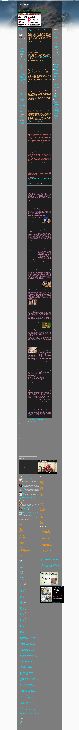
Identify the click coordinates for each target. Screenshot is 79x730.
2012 (20, 718)
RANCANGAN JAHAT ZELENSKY (57, 80)
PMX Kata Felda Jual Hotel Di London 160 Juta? (22, 113)
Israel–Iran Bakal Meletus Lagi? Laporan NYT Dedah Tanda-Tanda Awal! (57, 66)
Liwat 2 (41, 562)
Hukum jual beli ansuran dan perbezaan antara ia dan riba (22, 107)
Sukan (47, 565)
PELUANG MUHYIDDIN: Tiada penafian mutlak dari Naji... (28, 703)
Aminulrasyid (58, 561)
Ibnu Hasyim (22, 55)
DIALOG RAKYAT (56, 87)
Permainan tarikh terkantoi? (24, 668)
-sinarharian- (30, 175)
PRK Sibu (55, 564)
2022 (20, 566)
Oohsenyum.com (22, 47)
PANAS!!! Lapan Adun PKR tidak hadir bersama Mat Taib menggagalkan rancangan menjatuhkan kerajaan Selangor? (27, 498)
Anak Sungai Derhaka (56, 73)
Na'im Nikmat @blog (22, 72)
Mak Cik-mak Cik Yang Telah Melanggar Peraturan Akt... (28, 650)
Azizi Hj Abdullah (50, 567)
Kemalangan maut (43, 565)
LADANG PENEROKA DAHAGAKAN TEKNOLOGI (23, 95)
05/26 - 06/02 (22, 615)
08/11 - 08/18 (22, 602)
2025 (20, 562)
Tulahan (21, 89)
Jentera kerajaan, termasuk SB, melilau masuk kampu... (28, 686)
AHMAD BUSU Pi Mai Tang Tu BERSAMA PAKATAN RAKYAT (29, 679)
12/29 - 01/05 (22, 578)
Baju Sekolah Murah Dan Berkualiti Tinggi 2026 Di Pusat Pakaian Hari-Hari (22, 118)
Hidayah (46, 563)
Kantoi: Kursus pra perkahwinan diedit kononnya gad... (28, 678)
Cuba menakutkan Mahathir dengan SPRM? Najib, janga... (28, 701)
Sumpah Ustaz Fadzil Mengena (24, 645)
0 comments (38, 121)
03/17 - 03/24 (22, 627)
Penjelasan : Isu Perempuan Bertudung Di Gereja (27, 680)
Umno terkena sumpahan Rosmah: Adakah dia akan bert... (28, 639)
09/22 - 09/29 (22, 595)
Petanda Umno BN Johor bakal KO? (25, 666)
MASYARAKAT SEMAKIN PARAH (56, 109)
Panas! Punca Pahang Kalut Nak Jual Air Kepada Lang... (28, 690)
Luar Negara (43, 559)
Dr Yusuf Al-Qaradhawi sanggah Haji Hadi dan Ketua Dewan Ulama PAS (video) (30, 512)
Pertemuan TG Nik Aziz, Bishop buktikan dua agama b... (28, 685)
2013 (20, 577)
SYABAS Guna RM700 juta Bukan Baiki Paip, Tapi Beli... (28, 689)
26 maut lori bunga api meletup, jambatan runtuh (27, 651)
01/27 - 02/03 (22, 636)
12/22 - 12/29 (22, 579)
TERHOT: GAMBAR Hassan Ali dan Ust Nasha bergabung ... (29, 654)
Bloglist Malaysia (57, 94)
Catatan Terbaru (31, 419)
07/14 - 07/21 (22, 607)
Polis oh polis (48, 560)
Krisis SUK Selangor (55, 563)
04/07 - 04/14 (22, 624)
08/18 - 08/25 (22, 601)
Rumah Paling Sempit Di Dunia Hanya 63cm (22, 49)
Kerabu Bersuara (56, 64)
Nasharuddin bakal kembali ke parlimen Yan (26, 657)
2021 (20, 567)
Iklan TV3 (53, 566)
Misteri (44, 563)
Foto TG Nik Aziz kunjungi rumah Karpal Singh (27, 695)
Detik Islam (21, 67)
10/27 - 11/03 (22, 589)
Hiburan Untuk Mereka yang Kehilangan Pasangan (57, 106)
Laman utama (40, 419)
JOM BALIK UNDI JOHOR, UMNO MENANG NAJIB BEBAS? (56, 55)
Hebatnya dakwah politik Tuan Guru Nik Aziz (26, 667)
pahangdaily (56, 41)
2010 (20, 721)
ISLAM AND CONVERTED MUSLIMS (56, 116)
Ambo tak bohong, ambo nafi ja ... (22, 100)
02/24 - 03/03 (22, 631)
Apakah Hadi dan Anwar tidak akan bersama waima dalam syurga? (57, 50)
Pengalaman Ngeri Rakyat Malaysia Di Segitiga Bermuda (27, 488)
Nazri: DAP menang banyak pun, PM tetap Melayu (23, 65)
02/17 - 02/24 (22, 632)
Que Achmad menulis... (22, 116)
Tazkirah (59, 563)
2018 (20, 571)
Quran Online (21, 553)
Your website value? (22, 42)
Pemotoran (58, 565)
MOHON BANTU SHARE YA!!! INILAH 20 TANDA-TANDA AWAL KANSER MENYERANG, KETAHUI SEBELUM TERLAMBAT (29, 479)
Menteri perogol (50, 565)
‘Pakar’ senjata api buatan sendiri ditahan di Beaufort (57, 89)
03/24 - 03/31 (22, 626)
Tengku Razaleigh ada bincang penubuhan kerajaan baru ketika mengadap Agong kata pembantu (23, 79)
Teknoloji (41, 566)
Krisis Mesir (49, 563)
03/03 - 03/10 (22, 630)
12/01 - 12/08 (22, 583)
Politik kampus (55, 565)
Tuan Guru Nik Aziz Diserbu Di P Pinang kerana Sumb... (28, 697)
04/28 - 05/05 (22, 620)
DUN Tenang (51, 564)
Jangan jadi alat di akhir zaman (56, 71)
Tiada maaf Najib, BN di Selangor (25, 708)
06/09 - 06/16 (22, 613)
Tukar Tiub (56, 79)
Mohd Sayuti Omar (50, 559)
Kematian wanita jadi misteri (32, 125)
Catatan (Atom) (33, 421)
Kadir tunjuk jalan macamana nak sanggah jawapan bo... (28, 655)
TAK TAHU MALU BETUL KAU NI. (56, 38)
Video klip (41, 564)
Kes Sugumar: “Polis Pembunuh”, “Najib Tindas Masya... (28, 709)
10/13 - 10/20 (22, 591)
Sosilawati (54, 561)
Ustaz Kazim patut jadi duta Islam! (25, 649)
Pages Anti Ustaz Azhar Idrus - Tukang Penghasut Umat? (28, 683)
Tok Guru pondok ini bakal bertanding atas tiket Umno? (28, 644)
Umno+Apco (54, 567)
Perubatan (58, 564)
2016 (20, 573)
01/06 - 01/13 (22, 717)
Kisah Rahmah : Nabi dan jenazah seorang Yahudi (22, 91)
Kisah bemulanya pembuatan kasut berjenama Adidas (22, 123)
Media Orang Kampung (22, 51)
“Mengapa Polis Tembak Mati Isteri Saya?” (26, 660)
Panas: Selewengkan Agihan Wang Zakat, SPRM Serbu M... (29, 656)
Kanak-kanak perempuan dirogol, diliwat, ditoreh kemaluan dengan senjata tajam (56, 112)
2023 (20, 565)
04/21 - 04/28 (22, 621)
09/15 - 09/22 (22, 596)
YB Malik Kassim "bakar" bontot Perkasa (26, 692)
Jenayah (41, 563)
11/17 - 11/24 (22, 585)
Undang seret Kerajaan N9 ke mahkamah (56, 96)
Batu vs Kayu (22, 82)
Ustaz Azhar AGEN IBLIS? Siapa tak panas (26, 648)
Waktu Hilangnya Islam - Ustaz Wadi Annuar (22, 69)
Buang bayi (50, 566)
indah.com (21, 63)
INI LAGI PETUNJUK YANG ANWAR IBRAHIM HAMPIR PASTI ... (29, 713)
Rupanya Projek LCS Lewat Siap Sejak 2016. (57, 84)
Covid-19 (47, 564)
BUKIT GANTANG (45, 566)
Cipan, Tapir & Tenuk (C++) (22, 111)
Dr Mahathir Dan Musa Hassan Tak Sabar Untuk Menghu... (28, 637)
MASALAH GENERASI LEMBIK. (22, 74)
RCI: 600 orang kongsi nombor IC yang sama (26, 661)
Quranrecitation (21, 554)
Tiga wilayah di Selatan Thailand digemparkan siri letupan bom (56, 32)
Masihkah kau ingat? (23, 662)
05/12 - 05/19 (22, 618)
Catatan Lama (48, 419)
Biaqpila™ (21, 86)
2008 (20, 723)
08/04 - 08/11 (22, 603)
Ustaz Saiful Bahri (50, 562)
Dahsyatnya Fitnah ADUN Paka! (24, 674)
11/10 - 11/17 (22, 586)
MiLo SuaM (21, 76)
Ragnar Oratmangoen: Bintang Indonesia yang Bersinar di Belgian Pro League (57, 61)
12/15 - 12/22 (22, 580)
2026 (20, 561)
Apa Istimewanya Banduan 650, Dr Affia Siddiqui (27, 707)
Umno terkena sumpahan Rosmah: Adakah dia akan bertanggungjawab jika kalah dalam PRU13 (36, 187)
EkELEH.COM (56, 59)
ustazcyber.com (22, 105)
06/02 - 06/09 (22, 614)
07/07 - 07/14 (22, 608)
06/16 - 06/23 (22, 612)
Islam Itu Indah (56, 104)
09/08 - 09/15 (22, 597)
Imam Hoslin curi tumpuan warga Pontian (26, 684)
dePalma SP (21, 126)
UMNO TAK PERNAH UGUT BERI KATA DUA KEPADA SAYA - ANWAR (22, 59)
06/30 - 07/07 (22, 609)
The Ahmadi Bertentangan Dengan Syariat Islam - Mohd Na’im (57, 75)
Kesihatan (44, 562)
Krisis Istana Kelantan (48, 561)
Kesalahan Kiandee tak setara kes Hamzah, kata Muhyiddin (56, 101)
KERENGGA (24, 4)
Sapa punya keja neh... (23, 696)
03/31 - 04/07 (22, 625)
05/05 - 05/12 (22, 619)
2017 (20, 572)
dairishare (21, 121)
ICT (44, 564)
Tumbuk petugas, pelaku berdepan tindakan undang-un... (28, 691)
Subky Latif (42, 561)
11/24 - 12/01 (22, 584)
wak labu (55, 99)
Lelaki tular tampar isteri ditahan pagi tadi (22, 53)
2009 (20, 722)
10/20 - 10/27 (22, 590)
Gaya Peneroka (22, 93)
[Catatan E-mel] (41, 121)
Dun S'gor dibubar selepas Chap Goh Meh (26, 672)
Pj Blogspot (56, 69)
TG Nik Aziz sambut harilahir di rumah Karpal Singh (27, 702)
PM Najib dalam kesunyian (24, 673)
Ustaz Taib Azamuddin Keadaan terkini (25, 643)
